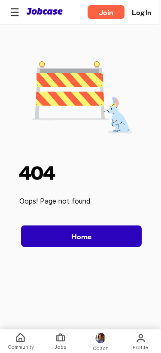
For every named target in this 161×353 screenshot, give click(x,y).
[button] (14, 12)
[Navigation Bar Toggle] (14, 12)
